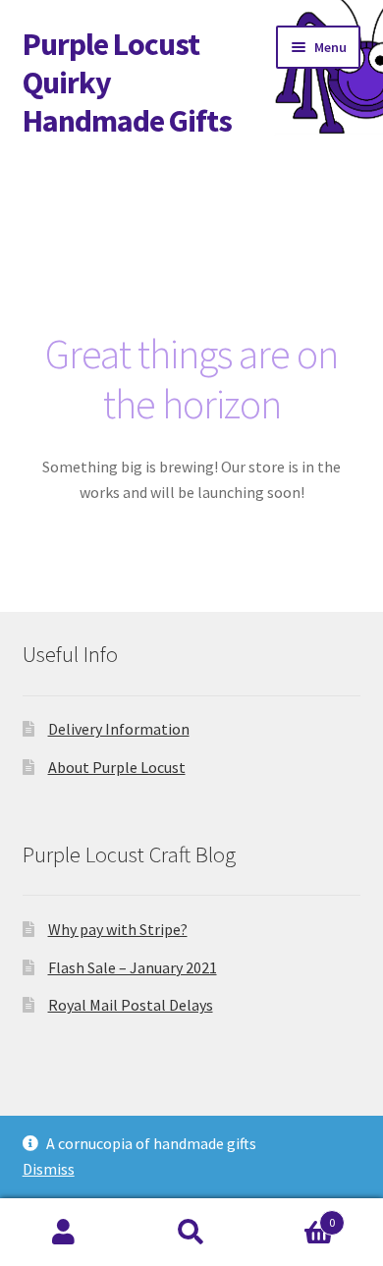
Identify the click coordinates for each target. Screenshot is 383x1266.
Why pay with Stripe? (118, 929)
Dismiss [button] (49, 1169)
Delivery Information (119, 729)
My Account (64, 1232)
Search (191, 1232)
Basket (295, 1215)
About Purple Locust (117, 767)
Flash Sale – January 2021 (132, 967)
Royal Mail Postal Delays (130, 1005)
